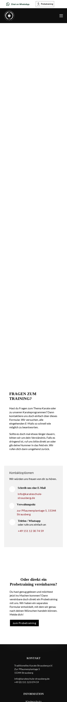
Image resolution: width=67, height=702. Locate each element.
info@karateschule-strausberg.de (30, 495)
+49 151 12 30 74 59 (31, 530)
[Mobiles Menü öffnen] (61, 15)
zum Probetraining (24, 623)
